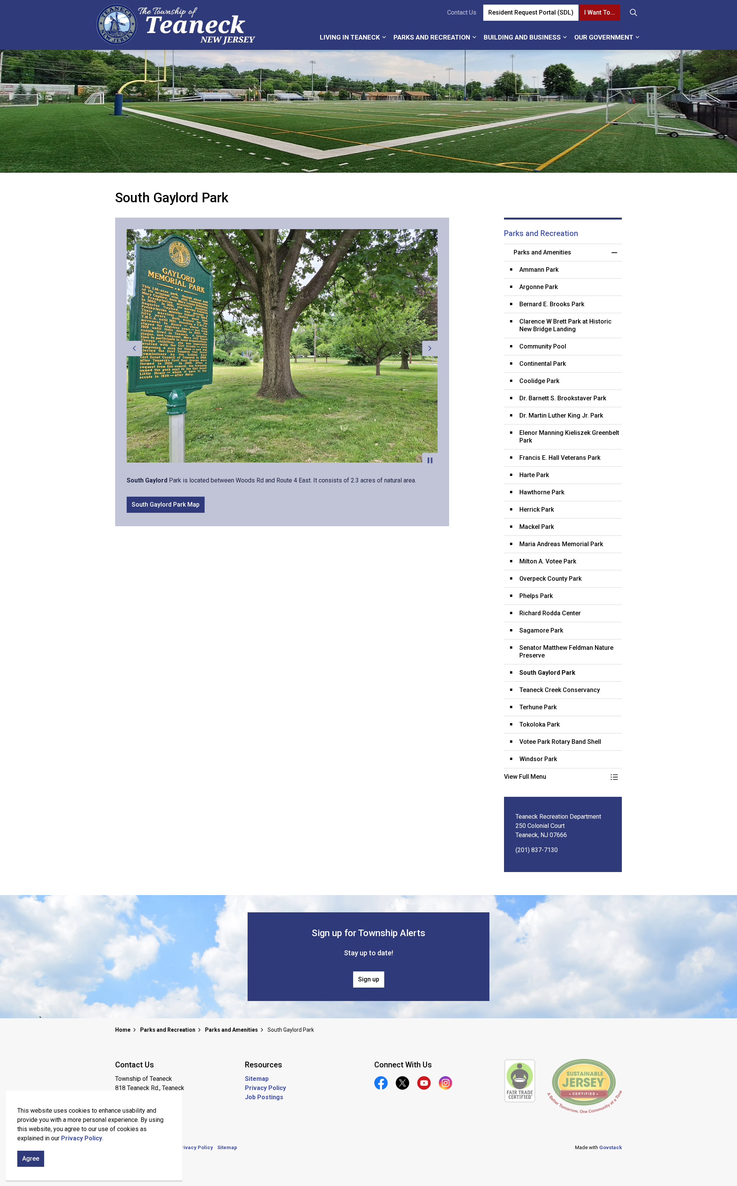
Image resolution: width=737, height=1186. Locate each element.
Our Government (603, 37)
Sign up (368, 979)
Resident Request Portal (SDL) (530, 12)
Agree (30, 1158)
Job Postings (264, 1097)
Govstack (610, 1147)
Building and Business (522, 37)
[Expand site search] (633, 12)
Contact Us (461, 12)
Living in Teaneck (350, 37)
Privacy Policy (81, 1138)
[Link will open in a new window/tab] (520, 1081)
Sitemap (257, 1078)
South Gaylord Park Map (166, 504)
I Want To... (599, 12)
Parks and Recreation (431, 37)
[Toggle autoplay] (430, 460)
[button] (555, 776)
